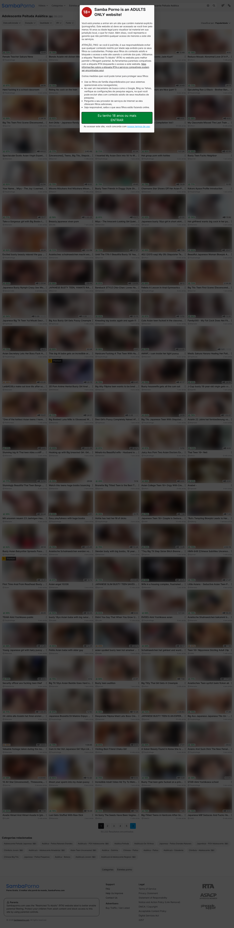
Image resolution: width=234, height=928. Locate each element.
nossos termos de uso (138, 126)
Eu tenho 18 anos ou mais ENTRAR (117, 118)
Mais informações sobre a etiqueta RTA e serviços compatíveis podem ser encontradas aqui (115, 67)
